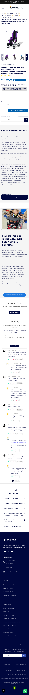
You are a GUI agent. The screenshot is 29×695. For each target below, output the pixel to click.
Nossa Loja (6, 611)
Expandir (14, 198)
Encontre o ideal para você (14, 294)
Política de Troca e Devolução (11, 622)
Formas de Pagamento (9, 625)
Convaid (16, 15)
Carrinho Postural (6, 15)
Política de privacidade (17, 667)
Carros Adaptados (8, 591)
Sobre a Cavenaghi (8, 608)
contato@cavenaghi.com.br (18, 443)
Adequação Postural (13, 13)
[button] (3, 8)
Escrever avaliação (14, 312)
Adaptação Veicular (8, 588)
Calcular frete (5, 116)
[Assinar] (24, 655)
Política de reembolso (10, 670)
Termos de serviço (21, 670)
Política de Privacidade (10, 618)
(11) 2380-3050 (10, 563)
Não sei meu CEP (23, 116)
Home (3, 13)
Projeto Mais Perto (8, 615)
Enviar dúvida (14, 346)
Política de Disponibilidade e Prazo (13, 636)
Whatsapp (9, 567)
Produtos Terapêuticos (9, 585)
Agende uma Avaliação (9, 595)
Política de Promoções (9, 629)
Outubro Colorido (6, 17)
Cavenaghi (8, 664)
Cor (2, 95)
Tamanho (3, 101)
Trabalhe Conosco (8, 632)
